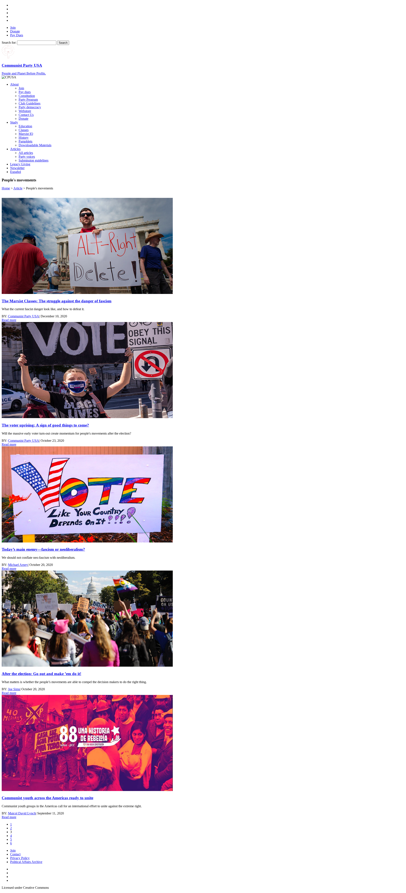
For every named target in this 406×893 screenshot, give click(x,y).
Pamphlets (25, 141)
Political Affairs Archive (26, 862)
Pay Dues (16, 35)
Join (13, 27)
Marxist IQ (26, 134)
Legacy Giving (20, 164)
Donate (15, 31)
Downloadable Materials (35, 145)
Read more (9, 320)
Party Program (28, 99)
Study (14, 122)
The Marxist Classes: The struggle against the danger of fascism (56, 301)
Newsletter (17, 168)
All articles (26, 153)
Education (25, 126)
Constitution (27, 96)
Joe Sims (14, 689)
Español (15, 172)
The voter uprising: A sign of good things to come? (45, 425)
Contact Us (26, 115)
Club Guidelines (29, 103)
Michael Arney (18, 565)
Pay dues (25, 92)
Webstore (25, 111)
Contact (15, 854)
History (24, 137)
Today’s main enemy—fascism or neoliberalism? (43, 549)
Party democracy (30, 107)
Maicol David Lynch (22, 813)
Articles (15, 149)
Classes (24, 130)
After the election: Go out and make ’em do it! (41, 673)
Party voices (27, 156)
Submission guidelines (33, 160)
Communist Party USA (23, 316)
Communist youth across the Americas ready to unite (47, 798)
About (14, 84)
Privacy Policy (20, 858)
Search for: (9, 42)
